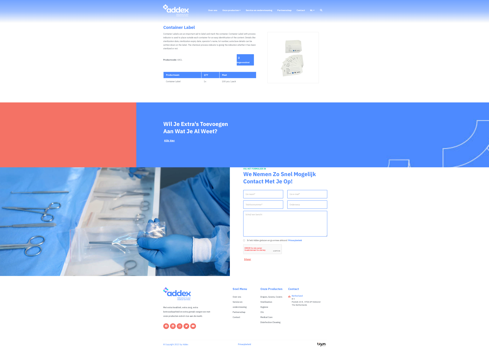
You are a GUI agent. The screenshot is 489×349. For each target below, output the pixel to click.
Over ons (212, 10)
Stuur (247, 259)
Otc (262, 312)
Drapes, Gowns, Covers (271, 297)
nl (311, 10)
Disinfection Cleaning (270, 322)
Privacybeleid (295, 240)
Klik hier (169, 140)
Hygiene (264, 307)
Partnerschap (284, 10)
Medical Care (266, 317)
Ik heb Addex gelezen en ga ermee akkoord (274, 240)
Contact (301, 10)
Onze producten (230, 10)
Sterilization (266, 302)
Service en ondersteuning (259, 10)
